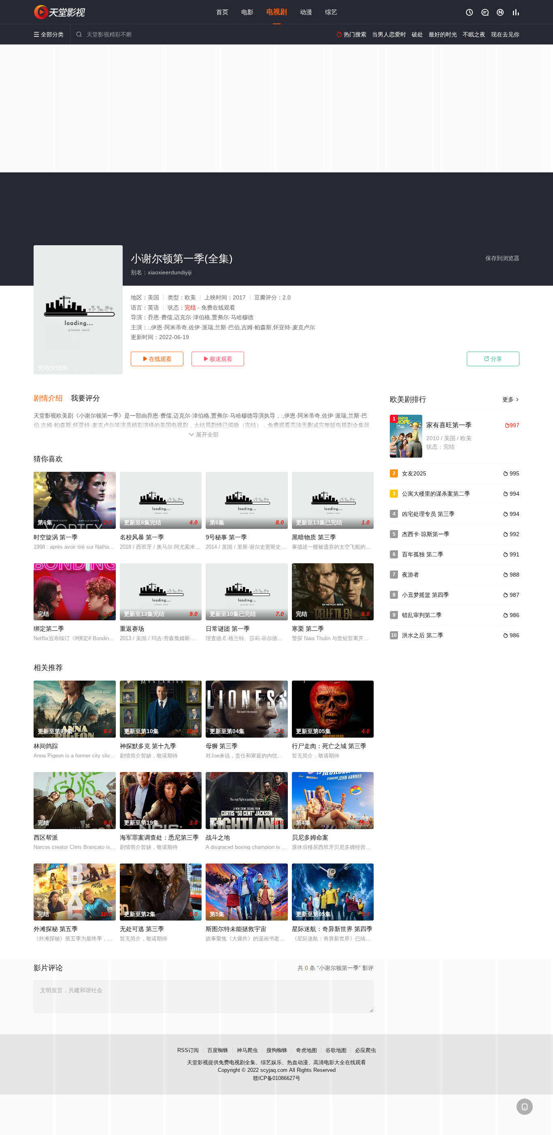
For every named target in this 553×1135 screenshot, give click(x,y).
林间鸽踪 (46, 746)
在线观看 (157, 359)
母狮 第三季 (222, 746)
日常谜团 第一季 (228, 628)
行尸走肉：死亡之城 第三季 (329, 746)
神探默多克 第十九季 (148, 746)
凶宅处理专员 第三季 (428, 514)
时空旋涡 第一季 (56, 537)
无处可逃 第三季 (142, 928)
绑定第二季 (49, 628)
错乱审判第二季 (422, 615)
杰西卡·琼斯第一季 (425, 534)
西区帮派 (46, 837)
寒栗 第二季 (308, 628)
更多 (510, 399)
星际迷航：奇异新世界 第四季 (332, 928)
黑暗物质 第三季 (314, 537)
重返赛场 (132, 628)
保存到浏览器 (502, 258)
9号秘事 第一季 (226, 537)
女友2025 (414, 473)
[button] (52, 399)
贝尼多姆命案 (310, 837)
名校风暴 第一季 (142, 537)
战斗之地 (218, 837)
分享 (493, 359)
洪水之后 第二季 (422, 635)
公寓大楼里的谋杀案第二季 (436, 493)
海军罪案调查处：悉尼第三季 (159, 837)
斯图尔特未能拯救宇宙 (236, 928)
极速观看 (217, 359)
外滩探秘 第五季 (56, 928)
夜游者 (410, 574)
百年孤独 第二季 (422, 554)
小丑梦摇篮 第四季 (425, 595)
